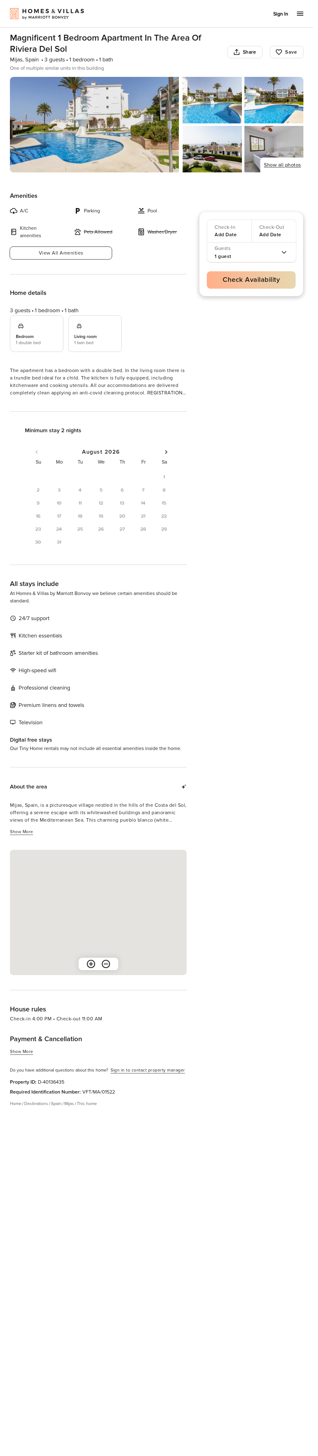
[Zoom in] (91, 975)
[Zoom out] (106, 975)
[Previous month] (36, 463)
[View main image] (94, 124)
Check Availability (251, 280)
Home (15, 1114)
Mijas (69, 1114)
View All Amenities (61, 253)
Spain (56, 1114)
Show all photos (282, 165)
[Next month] (166, 463)
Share (249, 52)
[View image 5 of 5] (273, 149)
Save (291, 52)
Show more (21, 404)
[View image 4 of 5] (212, 149)
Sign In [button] (280, 14)
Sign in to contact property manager (148, 1081)
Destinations (36, 1114)
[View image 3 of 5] (273, 100)
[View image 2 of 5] (212, 100)
